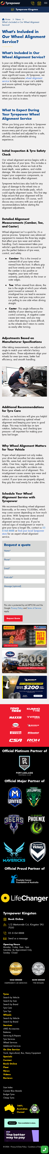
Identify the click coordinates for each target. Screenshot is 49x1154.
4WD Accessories (11, 1028)
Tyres (6, 994)
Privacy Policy (17, 608)
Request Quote (13, 618)
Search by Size (10, 1001)
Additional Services (12, 1046)
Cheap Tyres (8, 1097)
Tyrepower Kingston (26, 9)
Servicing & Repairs (12, 1035)
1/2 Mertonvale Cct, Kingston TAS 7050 (26, 926)
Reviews (7, 1078)
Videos (7, 1074)
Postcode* (8, 577)
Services (7, 1025)
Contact (7, 1060)
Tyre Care (7, 1007)
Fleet (5, 1067)
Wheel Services (10, 1042)
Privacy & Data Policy (19, 1147)
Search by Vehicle (11, 997)
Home (7, 19)
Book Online (10, 1063)
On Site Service (11, 1049)
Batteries (7, 1032)
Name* (7, 550)
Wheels (7, 1014)
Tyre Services (9, 1039)
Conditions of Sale (34, 1147)
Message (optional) (12, 586)
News (6, 1070)
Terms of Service (34, 608)
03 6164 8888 (16, 933)
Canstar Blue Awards (12, 1090)
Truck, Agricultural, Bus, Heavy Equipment (22, 1053)
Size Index (8, 1087)
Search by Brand (10, 1004)
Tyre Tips (7, 1011)
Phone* (7, 559)
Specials (7, 1056)
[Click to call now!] (32, 3)
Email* (7, 568)
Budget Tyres (9, 1094)
